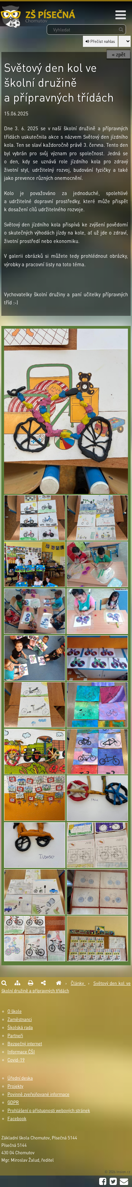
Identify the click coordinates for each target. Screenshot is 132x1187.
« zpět (118, 54)
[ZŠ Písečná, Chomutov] (58, 983)
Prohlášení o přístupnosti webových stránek (48, 1110)
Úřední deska (20, 1078)
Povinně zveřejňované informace (38, 1094)
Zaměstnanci (19, 1019)
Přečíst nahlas (102, 41)
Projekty (15, 1086)
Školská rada (20, 1027)
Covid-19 (16, 1059)
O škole (14, 1011)
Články (78, 983)
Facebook (16, 1118)
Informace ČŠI (21, 1051)
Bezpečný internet (24, 1043)
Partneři (15, 1035)
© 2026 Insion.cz (117, 1171)
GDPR (13, 1102)
